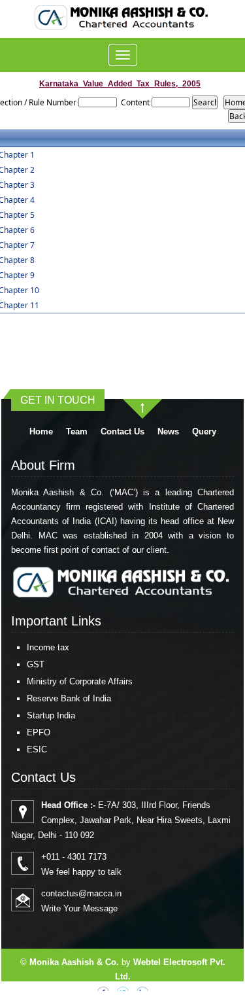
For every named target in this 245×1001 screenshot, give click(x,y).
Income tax (48, 647)
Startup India (51, 715)
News (168, 431)
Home (41, 431)
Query (204, 431)
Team (77, 431)
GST (35, 664)
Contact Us (122, 431)
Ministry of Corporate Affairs (80, 681)
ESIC (37, 749)
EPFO (38, 732)
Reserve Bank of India (69, 698)
